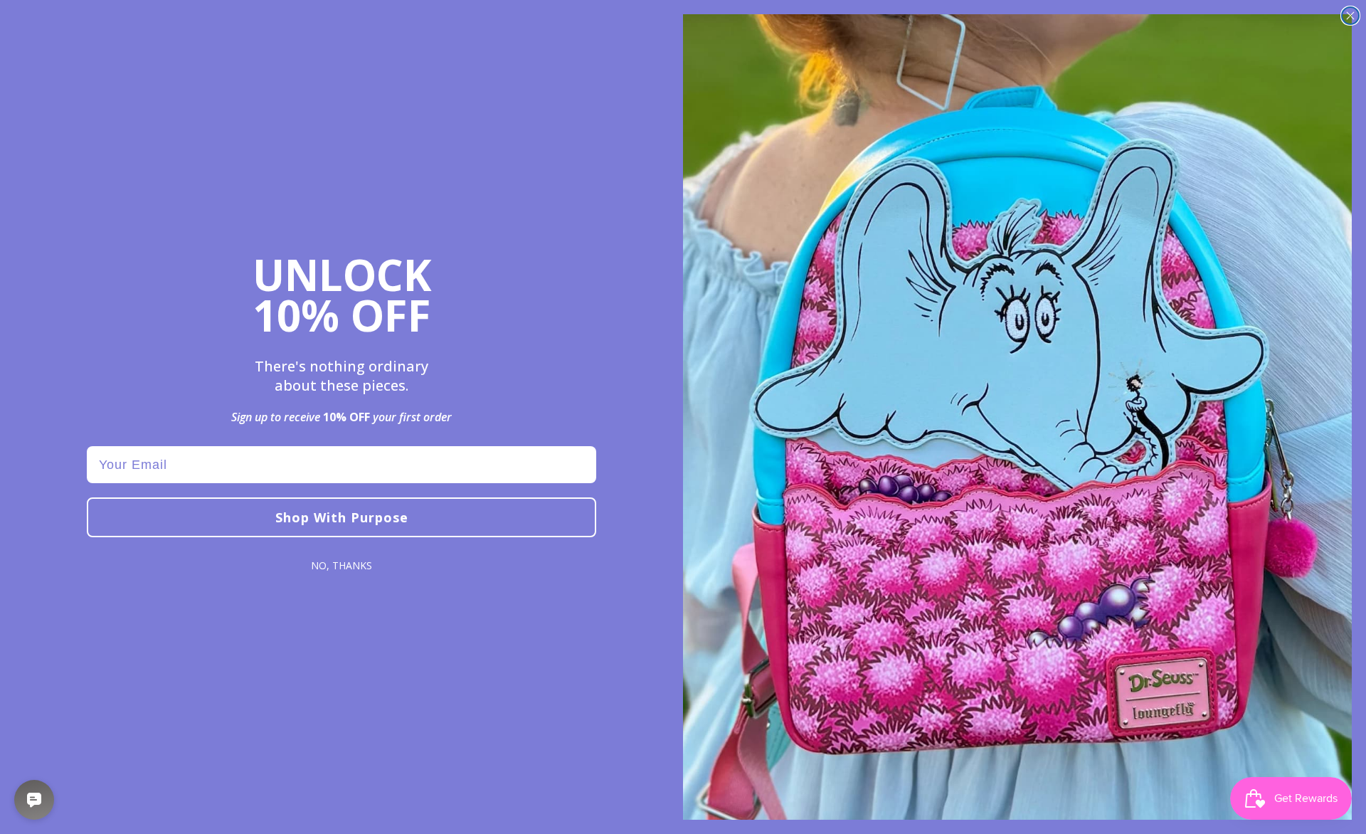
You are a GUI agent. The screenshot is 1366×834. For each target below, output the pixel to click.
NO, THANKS (341, 565)
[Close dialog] (1350, 15)
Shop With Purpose (341, 517)
